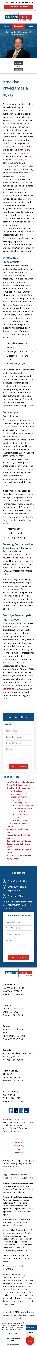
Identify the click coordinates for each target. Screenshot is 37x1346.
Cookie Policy (10, 1178)
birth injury (24, 149)
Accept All (13, 1334)
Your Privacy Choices (18, 1174)
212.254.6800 (16, 994)
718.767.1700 (16, 1039)
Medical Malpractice (20, 802)
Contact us (8, 688)
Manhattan (7, 1122)
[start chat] (30, 1340)
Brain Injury (16, 794)
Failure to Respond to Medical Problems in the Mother (24, 808)
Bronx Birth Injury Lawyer (19, 785)
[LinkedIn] (21, 1110)
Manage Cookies (26, 1178)
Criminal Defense (10, 1189)
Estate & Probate (26, 1189)
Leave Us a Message (18, 915)
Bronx (16, 1122)
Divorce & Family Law (15, 1192)
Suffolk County (23, 1128)
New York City (18, 1119)
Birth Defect (16, 791)
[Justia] (26, 1110)
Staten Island (22, 1125)
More (31, 26)
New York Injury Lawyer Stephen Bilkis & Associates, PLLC (18, 1315)
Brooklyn (24, 1122)
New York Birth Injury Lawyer (20, 782)
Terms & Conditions (21, 1258)
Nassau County (9, 1128)
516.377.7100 (16, 1101)
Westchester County (12, 1131)
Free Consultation (18, 717)
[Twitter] (16, 1110)
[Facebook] (11, 1110)
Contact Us (18, 26)
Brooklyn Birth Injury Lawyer (20, 788)
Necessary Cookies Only (13, 1339)
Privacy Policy (18, 1146)
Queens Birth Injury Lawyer (19, 841)
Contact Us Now (18, 766)
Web (18, 1149)
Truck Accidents (16, 1205)
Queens (12, 1125)
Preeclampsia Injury (23, 820)
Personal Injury (23, 1186)
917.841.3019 (16, 1015)
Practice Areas (11, 776)
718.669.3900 (16, 1059)
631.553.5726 (16, 1080)
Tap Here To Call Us (18, 6)
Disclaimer (18, 1142)
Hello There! (29, 1333)
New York (7, 1119)
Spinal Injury (14, 1208)
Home (6, 26)
